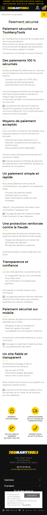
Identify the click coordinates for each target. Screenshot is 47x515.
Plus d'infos (26, 505)
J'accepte (32, 496)
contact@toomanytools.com (23, 469)
